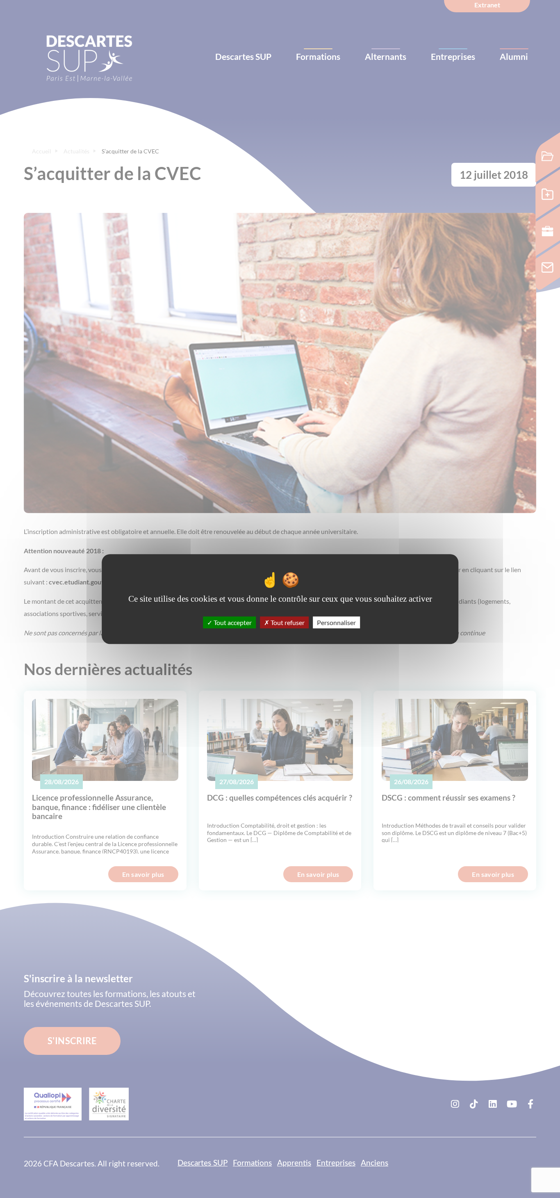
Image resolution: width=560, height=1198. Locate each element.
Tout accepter (232, 622)
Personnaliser (336, 622)
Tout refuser (287, 622)
